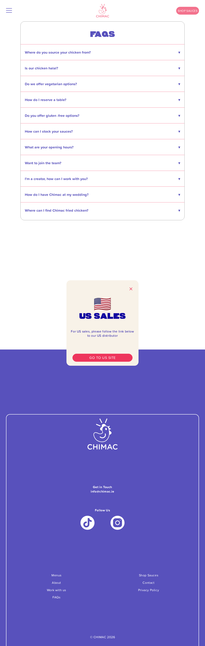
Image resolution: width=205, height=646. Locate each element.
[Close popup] (131, 289)
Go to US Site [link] (102, 357)
